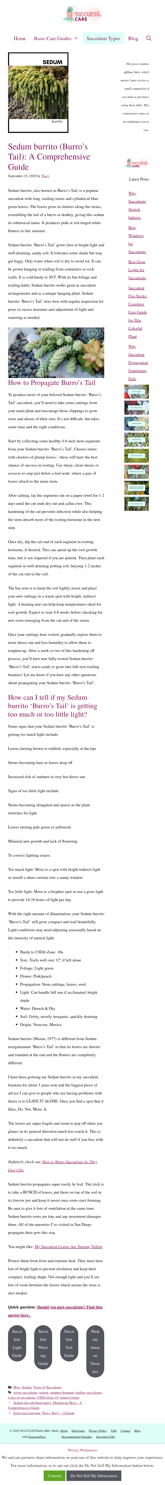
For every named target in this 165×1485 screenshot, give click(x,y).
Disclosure (78, 1431)
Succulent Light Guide (17, 1343)
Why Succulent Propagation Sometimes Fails (138, 362)
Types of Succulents (47, 1387)
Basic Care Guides (53, 38)
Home (20, 38)
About (64, 1431)
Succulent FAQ (105, 1437)
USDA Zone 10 (47, 1397)
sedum (43, 1392)
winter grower (69, 1397)
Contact (125, 1431)
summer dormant (62, 1392)
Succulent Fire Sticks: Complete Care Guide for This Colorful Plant (137, 312)
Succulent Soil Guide (69, 1343)
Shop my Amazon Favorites (95, 1351)
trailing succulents (88, 1392)
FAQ (114, 1431)
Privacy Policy (98, 1431)
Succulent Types (103, 38)
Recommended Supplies (77, 1437)
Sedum (27, 1387)
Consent (54, 1475)
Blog (133, 38)
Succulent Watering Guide (43, 1347)
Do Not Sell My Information (94, 1475)
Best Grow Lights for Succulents (137, 270)
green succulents (25, 1392)
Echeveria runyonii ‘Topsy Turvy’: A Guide (44, 1413)
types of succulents (21, 1397)
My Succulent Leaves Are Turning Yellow (68, 1246)
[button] (148, 38)
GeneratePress (37, 1437)
